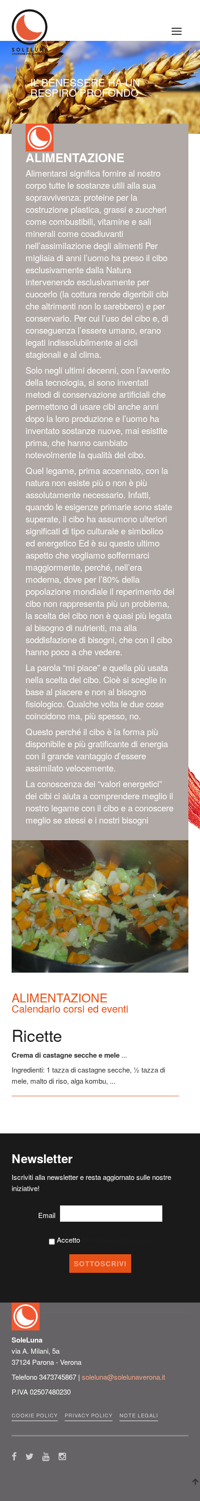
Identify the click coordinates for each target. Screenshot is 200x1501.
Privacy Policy (89, 1415)
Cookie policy (35, 1415)
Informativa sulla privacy (119, 1239)
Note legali (139, 1415)
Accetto (105, 1239)
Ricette (37, 1035)
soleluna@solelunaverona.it (123, 1377)
